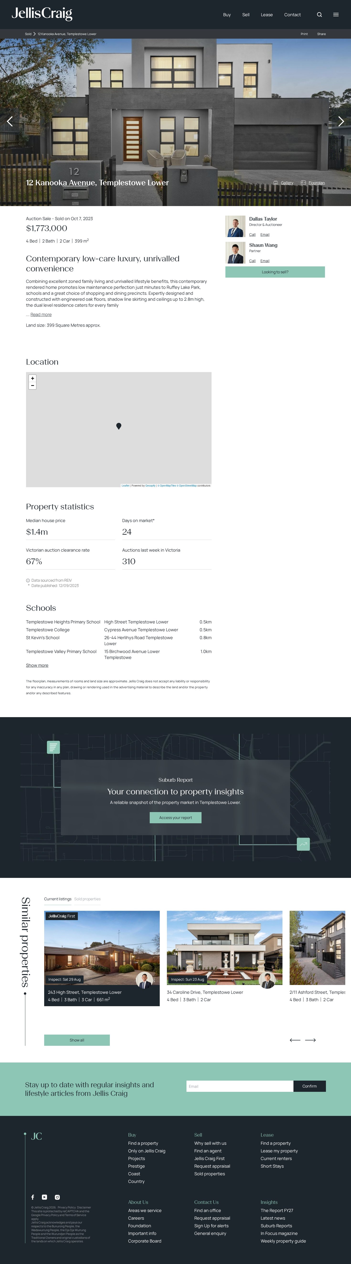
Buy (227, 14)
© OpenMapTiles (167, 485)
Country (136, 1181)
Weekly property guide (283, 1241)
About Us (138, 1202)
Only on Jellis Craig (146, 1151)
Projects (136, 1158)
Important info (142, 1233)
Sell (246, 14)
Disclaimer (84, 1207)
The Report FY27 (277, 1210)
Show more (37, 665)
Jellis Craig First (209, 1158)
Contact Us (206, 1202)
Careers (136, 1218)
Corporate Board (144, 1241)
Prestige (136, 1166)
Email (265, 235)
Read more (41, 314)
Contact (292, 14)
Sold (28, 34)
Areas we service (145, 1210)
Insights (269, 1202)
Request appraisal (212, 1166)
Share (321, 34)
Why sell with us (210, 1143)
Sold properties (87, 898)
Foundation (139, 1225)
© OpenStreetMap (187, 485)
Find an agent (208, 1151)
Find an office (207, 1210)
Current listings (57, 898)
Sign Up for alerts (211, 1225)
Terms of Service (75, 1215)
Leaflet (125, 485)
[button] (118, 426)
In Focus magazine (279, 1233)
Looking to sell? (275, 272)
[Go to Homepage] (42, 14)
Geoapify (150, 485)
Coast (134, 1173)
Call (252, 235)
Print (304, 34)
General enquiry (210, 1233)
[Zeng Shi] (267, 980)
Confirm (310, 1086)
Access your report (175, 817)
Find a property (143, 1143)
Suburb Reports (276, 1225)
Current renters (276, 1158)
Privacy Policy (67, 1207)
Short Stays (272, 1166)
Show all (77, 1040)
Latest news (273, 1218)
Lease (267, 14)
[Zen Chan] (144, 980)
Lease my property (279, 1151)
